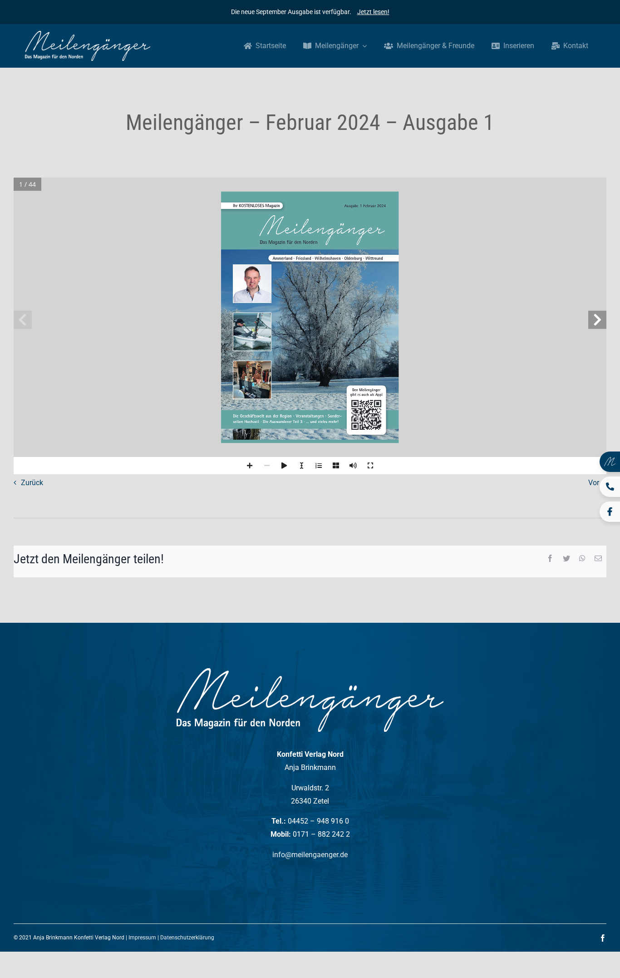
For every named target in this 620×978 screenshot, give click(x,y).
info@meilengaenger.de (310, 854)
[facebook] (602, 938)
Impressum (142, 937)
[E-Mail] (598, 559)
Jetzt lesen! (373, 11)
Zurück (32, 482)
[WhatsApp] (582, 559)
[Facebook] (550, 559)
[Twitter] (566, 559)
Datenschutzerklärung (187, 937)
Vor (593, 482)
